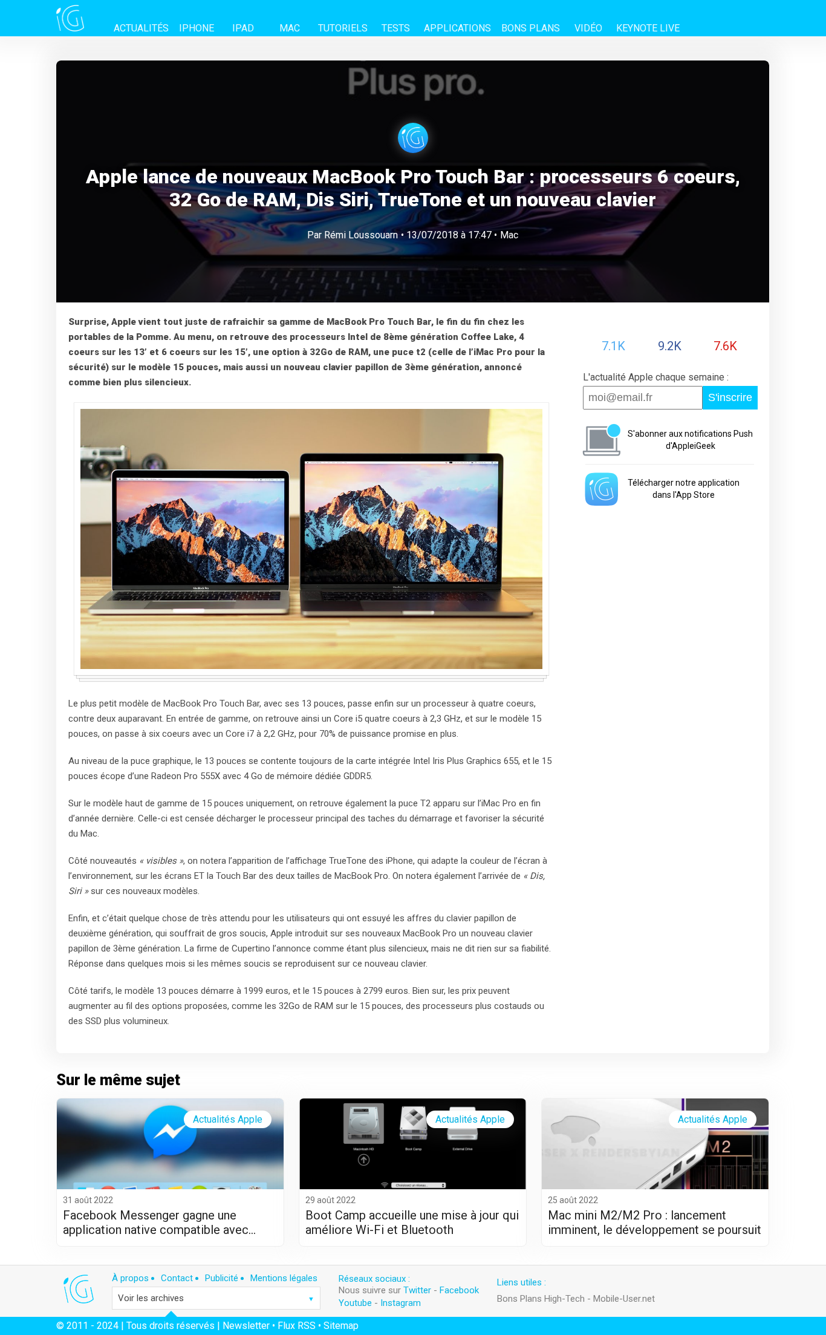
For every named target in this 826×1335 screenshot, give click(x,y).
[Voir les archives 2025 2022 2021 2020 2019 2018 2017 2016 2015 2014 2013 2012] (216, 1298)
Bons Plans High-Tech (541, 1298)
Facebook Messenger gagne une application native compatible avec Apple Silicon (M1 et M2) (156, 1222)
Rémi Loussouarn (361, 235)
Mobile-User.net (624, 1298)
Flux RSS (297, 1325)
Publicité (221, 1278)
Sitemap (341, 1325)
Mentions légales (283, 1278)
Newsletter (246, 1325)
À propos (130, 1278)
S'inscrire (730, 397)
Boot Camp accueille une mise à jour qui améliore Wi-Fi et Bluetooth (412, 1222)
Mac (509, 235)
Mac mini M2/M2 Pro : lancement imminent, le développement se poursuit (654, 1222)
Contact (177, 1278)
